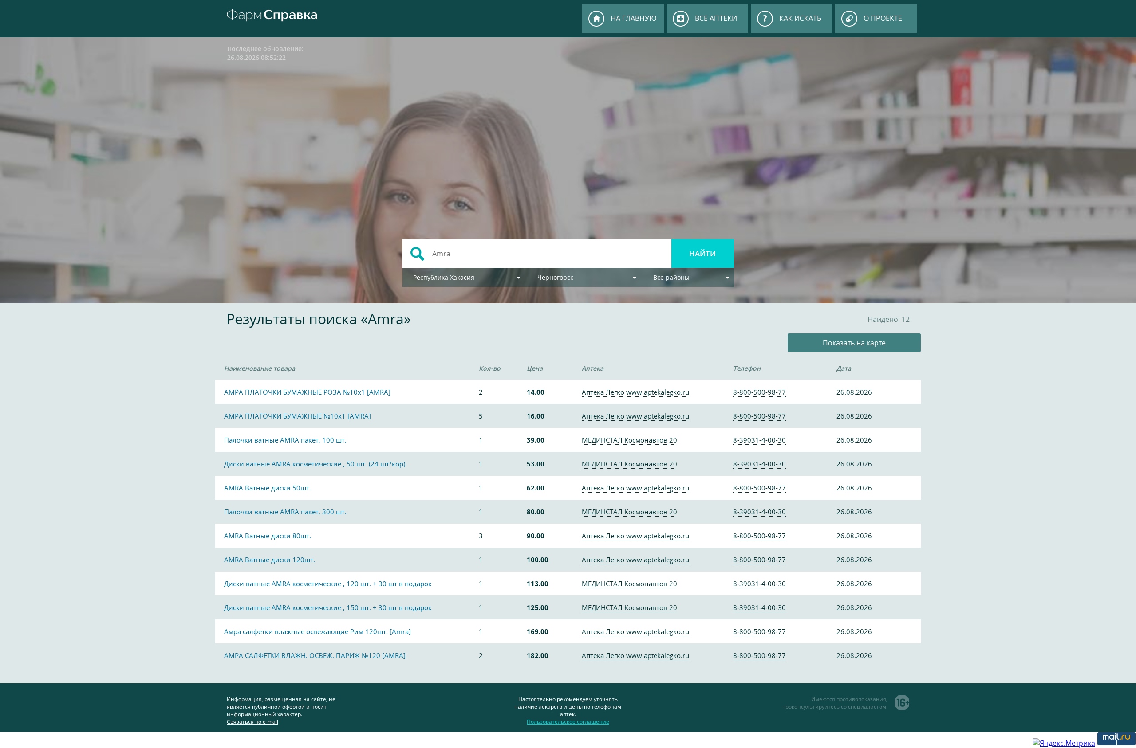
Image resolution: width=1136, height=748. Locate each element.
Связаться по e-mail (252, 721)
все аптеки (716, 18)
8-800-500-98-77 (759, 392)
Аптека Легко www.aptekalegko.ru (635, 392)
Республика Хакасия (443, 277)
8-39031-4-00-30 (759, 439)
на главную (634, 18)
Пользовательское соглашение (568, 721)
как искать (800, 18)
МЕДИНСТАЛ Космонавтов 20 (629, 439)
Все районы (671, 277)
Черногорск (555, 277)
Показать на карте (854, 343)
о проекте (883, 18)
